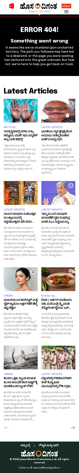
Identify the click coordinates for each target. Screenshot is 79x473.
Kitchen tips (48, 295)
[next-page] (72, 428)
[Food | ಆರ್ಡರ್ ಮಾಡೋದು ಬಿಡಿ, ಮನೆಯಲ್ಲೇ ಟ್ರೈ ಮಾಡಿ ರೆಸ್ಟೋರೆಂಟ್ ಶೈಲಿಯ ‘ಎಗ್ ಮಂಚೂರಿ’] (58, 279)
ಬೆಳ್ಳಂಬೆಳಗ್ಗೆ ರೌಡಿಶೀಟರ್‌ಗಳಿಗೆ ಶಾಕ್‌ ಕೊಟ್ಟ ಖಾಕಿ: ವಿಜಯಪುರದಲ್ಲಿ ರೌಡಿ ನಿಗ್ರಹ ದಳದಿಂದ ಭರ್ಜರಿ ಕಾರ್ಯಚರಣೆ (57, 383)
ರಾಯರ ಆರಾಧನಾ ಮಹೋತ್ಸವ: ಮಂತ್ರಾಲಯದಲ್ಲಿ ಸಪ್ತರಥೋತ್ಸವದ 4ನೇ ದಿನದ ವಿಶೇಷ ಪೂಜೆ (20, 218)
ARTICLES (9, 127)
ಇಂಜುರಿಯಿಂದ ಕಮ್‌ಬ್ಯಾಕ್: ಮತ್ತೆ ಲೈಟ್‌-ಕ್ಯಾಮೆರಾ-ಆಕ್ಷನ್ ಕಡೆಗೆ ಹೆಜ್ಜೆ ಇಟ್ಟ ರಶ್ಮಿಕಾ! (20, 304)
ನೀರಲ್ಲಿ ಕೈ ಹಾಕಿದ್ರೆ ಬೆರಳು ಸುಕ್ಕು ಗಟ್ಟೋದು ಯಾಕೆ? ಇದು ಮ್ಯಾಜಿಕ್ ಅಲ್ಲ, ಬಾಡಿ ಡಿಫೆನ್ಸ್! (20, 136)
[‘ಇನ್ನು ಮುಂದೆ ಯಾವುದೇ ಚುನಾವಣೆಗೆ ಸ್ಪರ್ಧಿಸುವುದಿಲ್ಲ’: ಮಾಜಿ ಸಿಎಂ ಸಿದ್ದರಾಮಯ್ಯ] (58, 193)
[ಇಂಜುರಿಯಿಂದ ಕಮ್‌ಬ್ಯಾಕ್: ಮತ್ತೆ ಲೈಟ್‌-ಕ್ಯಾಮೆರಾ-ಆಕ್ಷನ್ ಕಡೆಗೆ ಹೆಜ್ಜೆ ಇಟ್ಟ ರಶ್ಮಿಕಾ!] (21, 279)
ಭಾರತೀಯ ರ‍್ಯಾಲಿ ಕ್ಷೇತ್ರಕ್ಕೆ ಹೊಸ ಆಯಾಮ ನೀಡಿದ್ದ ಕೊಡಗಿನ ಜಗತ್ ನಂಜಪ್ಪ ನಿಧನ (56, 136)
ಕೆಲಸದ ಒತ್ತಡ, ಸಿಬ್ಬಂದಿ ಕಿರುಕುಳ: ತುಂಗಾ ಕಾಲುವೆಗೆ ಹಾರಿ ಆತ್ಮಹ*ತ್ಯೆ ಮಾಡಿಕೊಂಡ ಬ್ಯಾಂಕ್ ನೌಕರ (20, 383)
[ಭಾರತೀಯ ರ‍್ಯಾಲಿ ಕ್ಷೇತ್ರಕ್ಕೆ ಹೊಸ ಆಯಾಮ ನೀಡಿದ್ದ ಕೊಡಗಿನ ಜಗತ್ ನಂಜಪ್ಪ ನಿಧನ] (58, 111)
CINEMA (8, 295)
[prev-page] (6, 428)
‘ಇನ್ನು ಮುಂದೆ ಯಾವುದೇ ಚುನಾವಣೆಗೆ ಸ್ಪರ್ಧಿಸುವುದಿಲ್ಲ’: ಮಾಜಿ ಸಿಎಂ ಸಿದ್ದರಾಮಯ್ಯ (55, 218)
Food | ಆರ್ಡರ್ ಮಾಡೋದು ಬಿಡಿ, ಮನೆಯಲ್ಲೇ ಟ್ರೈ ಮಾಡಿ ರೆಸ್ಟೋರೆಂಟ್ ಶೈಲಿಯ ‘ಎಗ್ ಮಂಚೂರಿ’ (56, 304)
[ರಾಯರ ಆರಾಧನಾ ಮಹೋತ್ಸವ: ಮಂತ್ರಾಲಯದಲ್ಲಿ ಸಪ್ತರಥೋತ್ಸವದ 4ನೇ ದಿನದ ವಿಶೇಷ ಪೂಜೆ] (21, 193)
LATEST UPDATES (51, 127)
